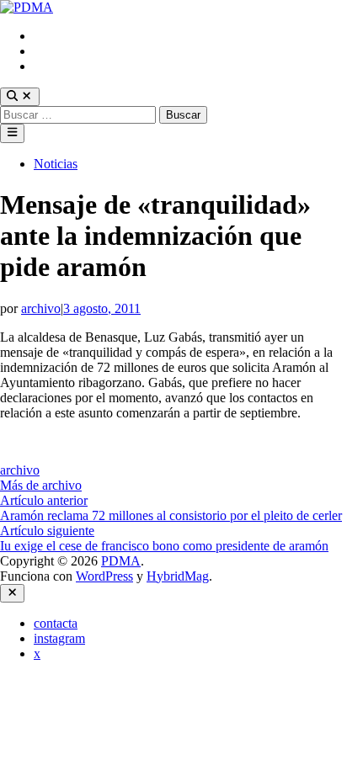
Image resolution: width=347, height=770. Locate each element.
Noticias (55, 164)
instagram (59, 51)
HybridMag (178, 576)
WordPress (104, 576)
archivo (41, 308)
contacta (55, 36)
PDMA (121, 561)
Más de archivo (41, 485)
